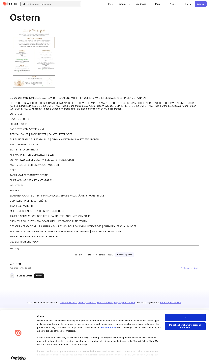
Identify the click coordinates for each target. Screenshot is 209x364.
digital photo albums (124, 302)
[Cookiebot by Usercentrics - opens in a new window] (18, 358)
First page (15, 248)
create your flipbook (170, 302)
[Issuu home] (10, 4)
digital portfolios (68, 302)
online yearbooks (87, 302)
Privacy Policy (108, 327)
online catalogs (105, 302)
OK (185, 317)
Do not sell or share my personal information (185, 326)
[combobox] (53, 4)
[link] (111, 4)
